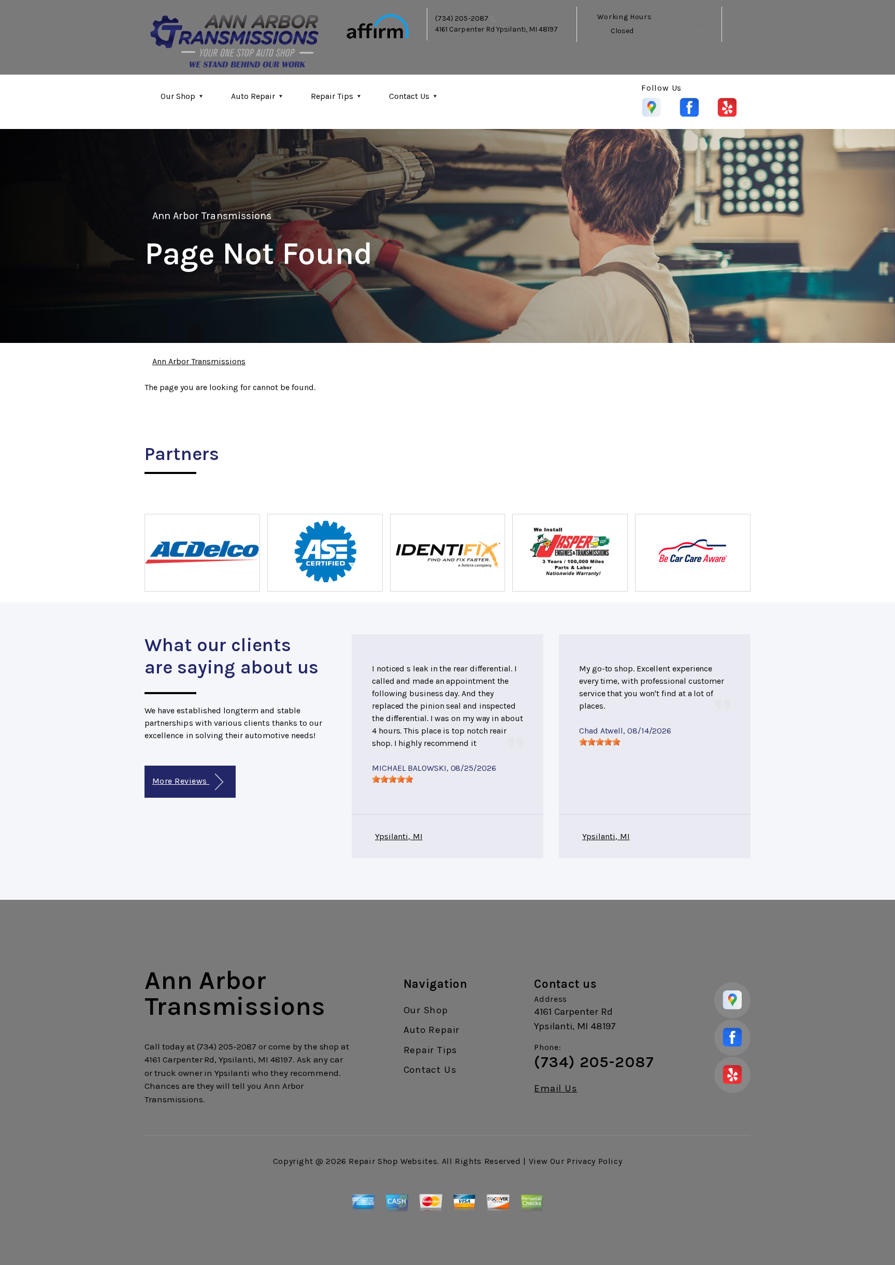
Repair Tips (332, 96)
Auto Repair (253, 96)
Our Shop (178, 96)
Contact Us (409, 96)
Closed (622, 30)
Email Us (555, 1089)
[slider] (392, 779)
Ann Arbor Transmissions (211, 216)
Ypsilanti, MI (399, 836)
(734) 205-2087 (461, 18)
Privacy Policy (594, 1161)
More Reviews (180, 781)
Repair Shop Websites (393, 1161)
